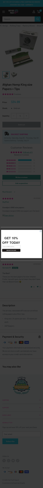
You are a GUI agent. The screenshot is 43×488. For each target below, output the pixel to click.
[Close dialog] (40, 231)
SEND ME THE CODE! (11, 250)
